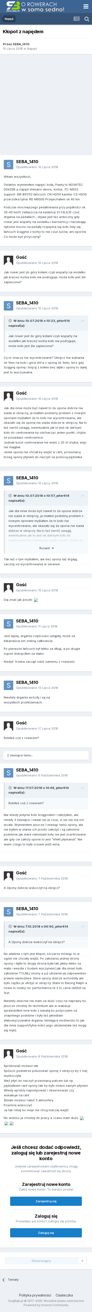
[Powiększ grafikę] (35, 600)
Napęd (32, 48)
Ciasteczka (64, 1295)
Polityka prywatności (35, 1295)
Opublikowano (37, 167)
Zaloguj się (46, 1233)
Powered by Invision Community (46, 1305)
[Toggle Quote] (10, 321)
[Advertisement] (46, 104)
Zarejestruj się (46, 1201)
